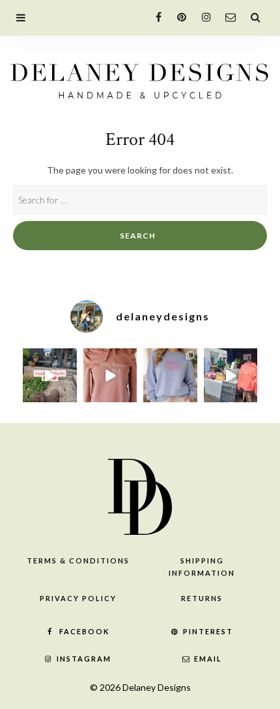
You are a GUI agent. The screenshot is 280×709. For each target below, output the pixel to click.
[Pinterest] (178, 16)
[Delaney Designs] (140, 77)
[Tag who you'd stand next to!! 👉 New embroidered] (110, 375)
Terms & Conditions (78, 560)
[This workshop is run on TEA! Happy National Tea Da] (50, 375)
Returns (202, 598)
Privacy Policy (78, 598)
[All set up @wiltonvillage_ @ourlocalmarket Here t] (231, 375)
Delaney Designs (156, 687)
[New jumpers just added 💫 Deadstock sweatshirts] (170, 375)
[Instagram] (203, 16)
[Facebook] (153, 16)
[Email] (227, 16)
